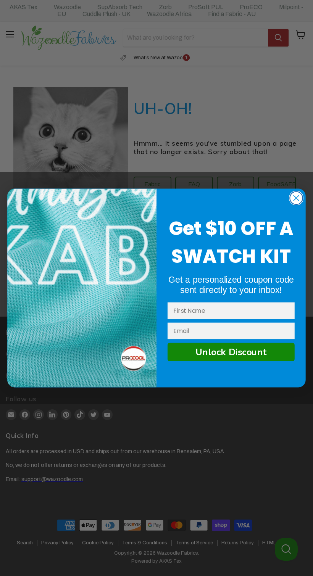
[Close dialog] (296, 197)
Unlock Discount (231, 352)
